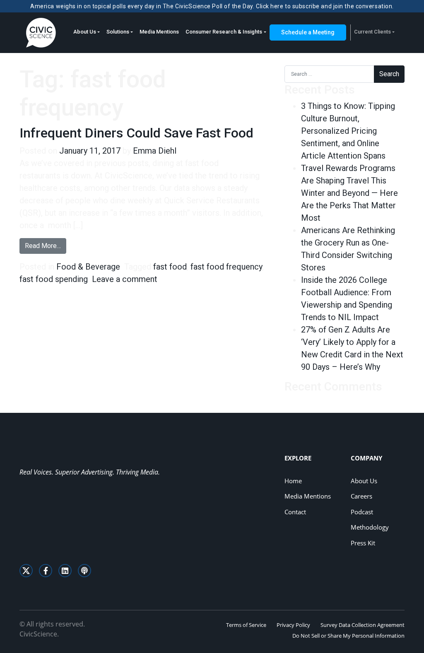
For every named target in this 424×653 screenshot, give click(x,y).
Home (293, 481)
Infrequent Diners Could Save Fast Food (136, 133)
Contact (295, 512)
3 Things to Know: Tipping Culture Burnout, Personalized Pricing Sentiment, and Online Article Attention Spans (348, 131)
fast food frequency (226, 267)
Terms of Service (246, 625)
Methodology (370, 527)
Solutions (117, 32)
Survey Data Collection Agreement (362, 625)
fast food (170, 267)
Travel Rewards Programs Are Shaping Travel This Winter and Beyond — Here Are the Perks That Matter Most (349, 193)
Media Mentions (159, 32)
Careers (361, 496)
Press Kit (363, 543)
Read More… (45, 245)
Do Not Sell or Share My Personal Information (348, 635)
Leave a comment (124, 279)
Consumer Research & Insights (224, 32)
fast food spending (53, 279)
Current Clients (372, 32)
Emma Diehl (154, 151)
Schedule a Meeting (308, 32)
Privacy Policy (293, 625)
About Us (84, 32)
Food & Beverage (88, 267)
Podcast (362, 512)
